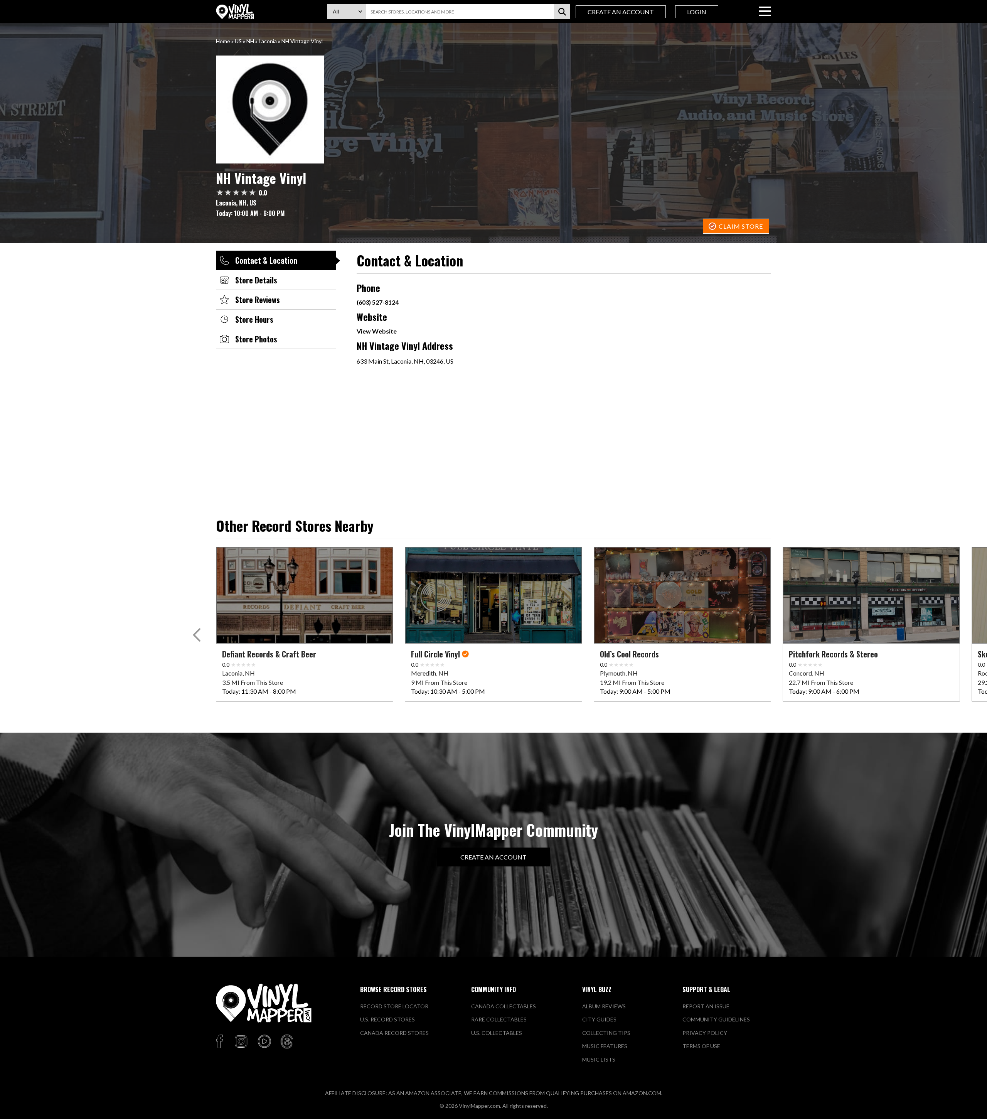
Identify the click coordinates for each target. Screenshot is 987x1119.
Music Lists (598, 1059)
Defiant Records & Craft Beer (269, 654)
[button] (198, 636)
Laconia (268, 41)
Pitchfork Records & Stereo (833, 654)
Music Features (604, 1046)
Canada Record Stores (394, 1033)
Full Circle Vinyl (435, 654)
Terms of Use (701, 1046)
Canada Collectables (503, 1006)
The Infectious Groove (68, 654)
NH (250, 41)
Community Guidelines (716, 1019)
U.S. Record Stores (387, 1019)
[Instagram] (241, 1042)
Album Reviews (604, 1006)
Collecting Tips (606, 1033)
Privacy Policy (704, 1033)
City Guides (599, 1019)
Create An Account (621, 11)
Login (696, 11)
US (238, 41)
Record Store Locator (394, 1006)
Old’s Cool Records (629, 654)
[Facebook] (221, 1042)
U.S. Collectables (496, 1033)
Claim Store (741, 226)
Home (223, 41)
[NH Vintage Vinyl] (493, 109)
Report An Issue (705, 1006)
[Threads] (287, 1042)
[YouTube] (264, 1042)
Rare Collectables (499, 1019)
